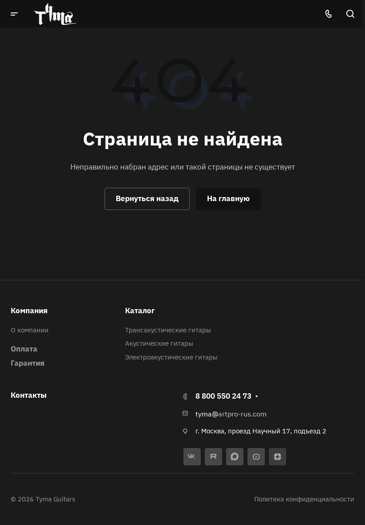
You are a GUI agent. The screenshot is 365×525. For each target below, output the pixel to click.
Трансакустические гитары (168, 330)
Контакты (29, 395)
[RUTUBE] (213, 456)
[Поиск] (350, 14)
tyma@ (206, 413)
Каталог (140, 310)
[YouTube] (256, 456)
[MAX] (234, 456)
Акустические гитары (159, 343)
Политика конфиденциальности (304, 499)
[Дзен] (277, 456)
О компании (30, 330)
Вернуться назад (147, 198)
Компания (29, 310)
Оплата (24, 349)
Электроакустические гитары (171, 357)
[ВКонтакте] (192, 456)
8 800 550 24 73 (223, 396)
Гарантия (28, 363)
